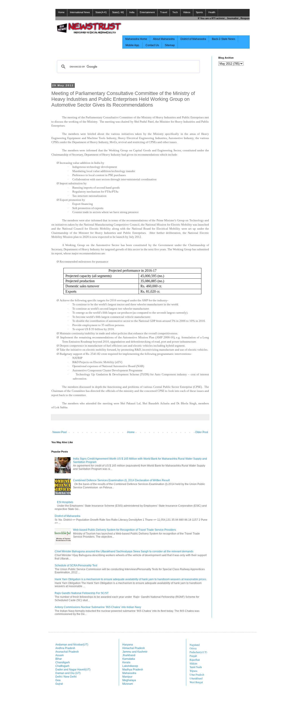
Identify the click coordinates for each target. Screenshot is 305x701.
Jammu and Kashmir (134, 651)
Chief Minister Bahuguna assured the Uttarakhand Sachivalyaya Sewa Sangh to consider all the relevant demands (124, 551)
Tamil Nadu (196, 667)
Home (61, 12)
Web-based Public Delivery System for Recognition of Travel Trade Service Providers (124, 529)
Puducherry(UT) (198, 652)
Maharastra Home (136, 39)
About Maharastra (164, 39)
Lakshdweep (130, 666)
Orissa (193, 648)
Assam (59, 655)
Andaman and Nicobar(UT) (71, 644)
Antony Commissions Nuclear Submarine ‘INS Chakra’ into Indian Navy (98, 607)
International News (80, 12)
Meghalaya (129, 680)
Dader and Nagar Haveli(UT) (72, 669)
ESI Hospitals (65, 502)
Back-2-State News (223, 39)
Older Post (201, 432)
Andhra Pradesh (65, 648)
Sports (199, 12)
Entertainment (147, 12)
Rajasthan (195, 659)
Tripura (193, 670)
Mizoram (127, 683)
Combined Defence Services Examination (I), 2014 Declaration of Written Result (121, 480)
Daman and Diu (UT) (68, 673)
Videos (186, 12)
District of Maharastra (193, 39)
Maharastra (129, 673)
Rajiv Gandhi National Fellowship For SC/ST (82, 593)
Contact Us (152, 45)
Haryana (127, 644)
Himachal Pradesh (133, 648)
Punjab (193, 656)
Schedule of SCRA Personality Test (76, 565)
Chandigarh (62, 662)
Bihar (58, 658)
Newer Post (59, 432)
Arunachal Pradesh (67, 651)
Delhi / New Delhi (66, 676)
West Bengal (196, 682)
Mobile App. (132, 45)
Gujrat (59, 683)
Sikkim (193, 663)
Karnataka (128, 658)
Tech (175, 12)
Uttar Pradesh (197, 674)
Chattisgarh (62, 666)
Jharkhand (128, 655)
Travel (163, 12)
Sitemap (170, 45)
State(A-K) (101, 12)
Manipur (127, 676)
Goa (58, 680)
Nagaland (195, 644)
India (131, 12)
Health (211, 12)
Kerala (126, 662)
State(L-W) (118, 12)
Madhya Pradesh (132, 669)
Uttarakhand (196, 678)
